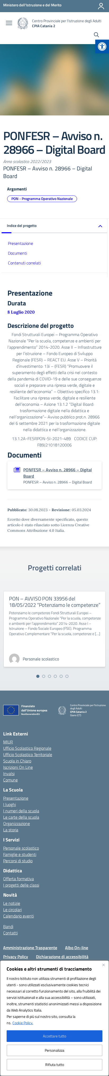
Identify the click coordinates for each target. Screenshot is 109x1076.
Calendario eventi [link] (18, 916)
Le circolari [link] (12, 909)
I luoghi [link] (9, 804)
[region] (54, 1018)
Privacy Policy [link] (15, 956)
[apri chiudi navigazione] (9, 23)
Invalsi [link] (9, 773)
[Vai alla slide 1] (37, 676)
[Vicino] (103, 965)
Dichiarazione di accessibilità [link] (62, 956)
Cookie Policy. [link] (22, 1023)
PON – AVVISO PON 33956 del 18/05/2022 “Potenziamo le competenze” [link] (55, 601)
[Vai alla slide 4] (55, 676)
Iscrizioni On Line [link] (18, 767)
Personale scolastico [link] (21, 848)
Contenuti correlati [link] (24, 263)
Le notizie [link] (11, 903)
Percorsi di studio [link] (18, 861)
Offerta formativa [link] (18, 878)
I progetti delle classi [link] (21, 885)
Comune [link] (10, 780)
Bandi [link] (8, 926)
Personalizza (54, 1050)
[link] (102, 46)
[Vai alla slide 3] (49, 676)
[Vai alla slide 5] (61, 676)
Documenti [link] (17, 253)
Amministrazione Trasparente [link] (30, 947)
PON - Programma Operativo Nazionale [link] (42, 198)
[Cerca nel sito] (96, 35)
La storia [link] (10, 830)
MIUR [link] (8, 742)
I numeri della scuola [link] (21, 811)
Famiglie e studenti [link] (19, 854)
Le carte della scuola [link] (21, 817)
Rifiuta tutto (54, 1064)
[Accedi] (101, 6)
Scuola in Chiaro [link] (17, 761)
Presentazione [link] (20, 243)
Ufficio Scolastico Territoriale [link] (27, 754)
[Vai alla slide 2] (43, 676)
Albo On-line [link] (76, 947)
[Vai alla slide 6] (67, 676)
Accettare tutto (54, 1036)
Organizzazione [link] (16, 823)
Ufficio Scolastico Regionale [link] (27, 748)
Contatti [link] (10, 933)
